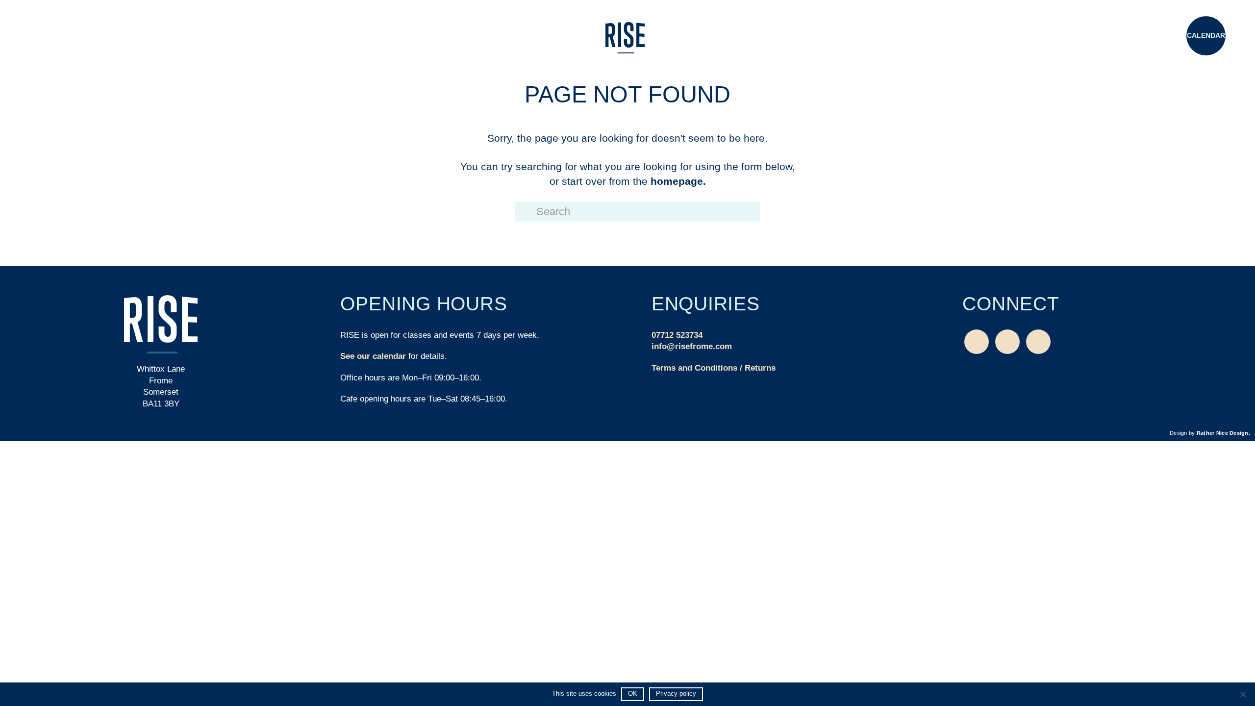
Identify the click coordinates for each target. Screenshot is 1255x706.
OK (632, 693)
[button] (49, 36)
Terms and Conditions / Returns (714, 368)
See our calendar (373, 356)
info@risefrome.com (692, 346)
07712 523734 (677, 335)
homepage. (678, 181)
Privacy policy (676, 693)
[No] (1243, 694)
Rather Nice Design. (1223, 433)
